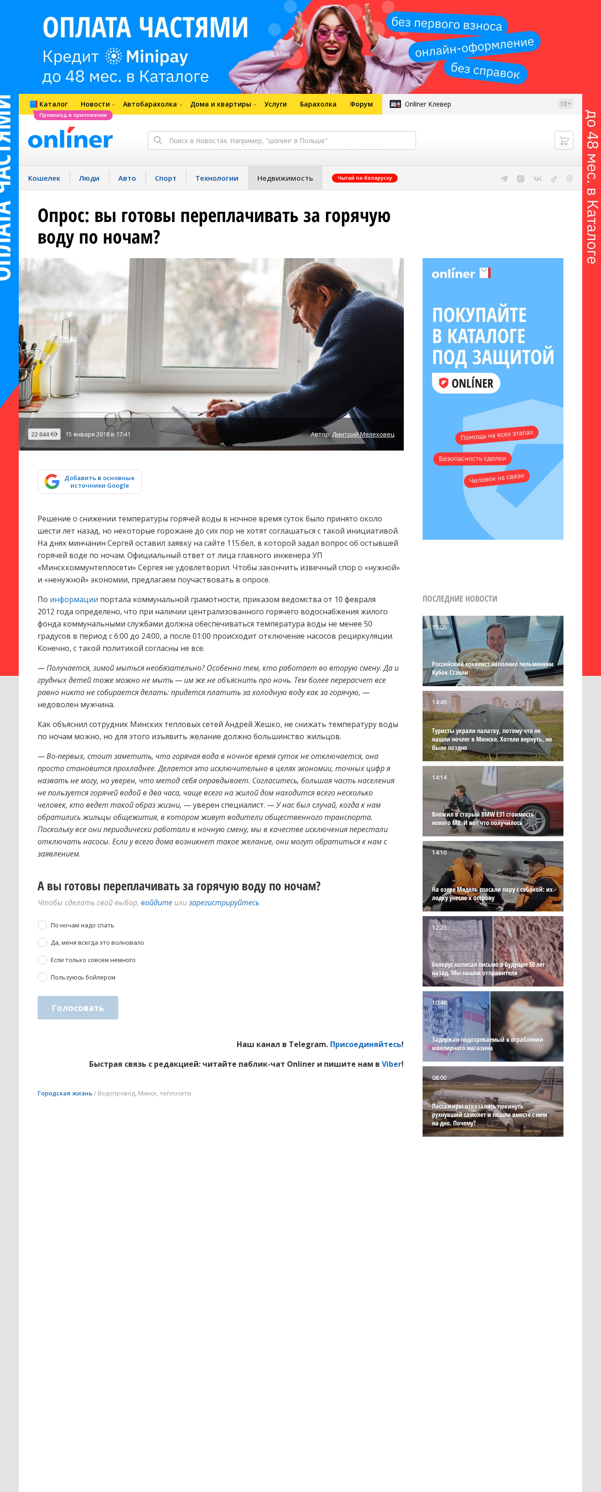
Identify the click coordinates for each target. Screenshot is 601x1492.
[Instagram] (521, 178)
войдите (156, 902)
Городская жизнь (65, 1093)
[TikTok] (554, 178)
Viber (391, 1064)
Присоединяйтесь (365, 1044)
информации (74, 599)
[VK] (537, 178)
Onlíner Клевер (428, 103)
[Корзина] (564, 140)
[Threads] (569, 178)
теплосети (175, 1093)
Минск (147, 1093)
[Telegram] (504, 178)
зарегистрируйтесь (224, 902)
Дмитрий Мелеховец (363, 434)
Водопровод (116, 1093)
